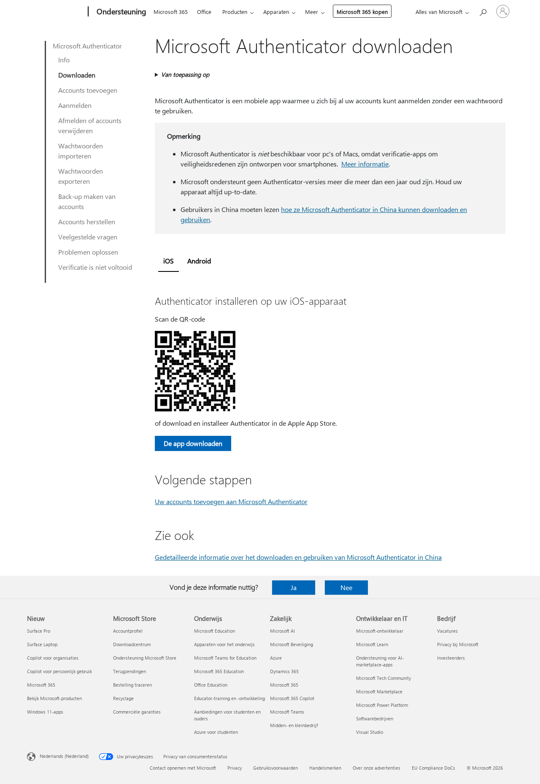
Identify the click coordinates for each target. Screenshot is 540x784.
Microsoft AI (282, 631)
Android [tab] (199, 260)
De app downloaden (193, 443)
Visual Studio (369, 732)
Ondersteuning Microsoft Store (144, 658)
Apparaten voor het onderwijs (224, 644)
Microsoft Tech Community (383, 678)
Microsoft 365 (171, 11)
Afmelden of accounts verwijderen (90, 125)
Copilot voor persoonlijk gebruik (59, 671)
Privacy (234, 768)
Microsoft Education (214, 631)
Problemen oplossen (88, 251)
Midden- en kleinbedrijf (294, 725)
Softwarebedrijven (374, 718)
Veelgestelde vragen (87, 236)
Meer (311, 11)
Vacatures (447, 631)
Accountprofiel (128, 631)
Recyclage (123, 698)
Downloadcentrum (132, 644)
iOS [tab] (168, 260)
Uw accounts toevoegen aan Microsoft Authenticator (231, 501)
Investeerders (451, 658)
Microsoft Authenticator (87, 45)
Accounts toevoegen (87, 90)
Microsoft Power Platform (382, 705)
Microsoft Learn (372, 644)
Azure (276, 658)
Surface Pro (38, 631)
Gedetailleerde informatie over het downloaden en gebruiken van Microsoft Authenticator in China (298, 557)
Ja (294, 587)
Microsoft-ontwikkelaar (379, 631)
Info (64, 59)
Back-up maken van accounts (87, 201)
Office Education (210, 685)
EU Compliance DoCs (433, 768)
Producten (234, 11)
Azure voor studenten (216, 732)
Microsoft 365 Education (219, 671)
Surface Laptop (42, 644)
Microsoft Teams (287, 712)
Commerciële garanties (137, 712)
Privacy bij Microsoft (457, 644)
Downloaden (76, 74)
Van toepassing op (185, 74)
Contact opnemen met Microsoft (183, 768)
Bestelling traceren (132, 685)
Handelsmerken (325, 768)
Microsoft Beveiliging (291, 644)
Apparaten (276, 11)
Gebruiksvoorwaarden (275, 768)
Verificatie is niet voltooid (95, 267)
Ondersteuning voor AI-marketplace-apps (380, 661)
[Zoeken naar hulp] (482, 10)
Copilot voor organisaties (52, 658)
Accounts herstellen (86, 221)
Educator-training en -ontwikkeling (229, 698)
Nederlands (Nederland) (64, 756)
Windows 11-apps (45, 712)
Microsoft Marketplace (379, 691)
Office (204, 11)
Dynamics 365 (284, 671)
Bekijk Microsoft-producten (54, 698)
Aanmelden (75, 105)
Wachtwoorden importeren (80, 150)
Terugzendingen (129, 671)
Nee (346, 587)
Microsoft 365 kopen (362, 11)
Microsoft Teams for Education (225, 658)
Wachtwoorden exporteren (80, 175)
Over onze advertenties (376, 768)
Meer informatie (365, 163)
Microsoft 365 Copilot (292, 698)
